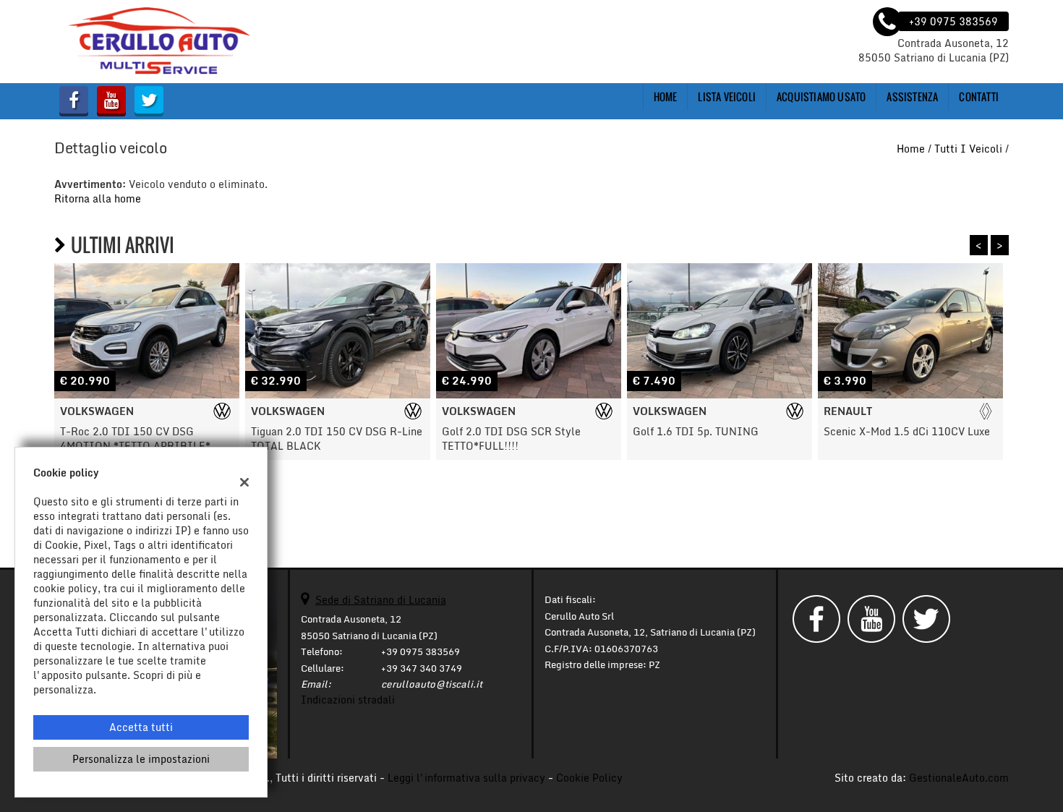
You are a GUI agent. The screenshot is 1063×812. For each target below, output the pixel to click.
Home (666, 96)
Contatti (979, 96)
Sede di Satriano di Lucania (380, 599)
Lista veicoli (727, 96)
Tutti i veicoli (968, 148)
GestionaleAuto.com (959, 777)
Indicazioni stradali (348, 699)
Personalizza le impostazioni (141, 759)
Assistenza (912, 96)
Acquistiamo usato (821, 96)
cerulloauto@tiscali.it (431, 684)
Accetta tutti (141, 727)
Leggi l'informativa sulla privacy (466, 777)
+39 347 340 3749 (421, 668)
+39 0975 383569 (420, 651)
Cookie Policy (589, 777)
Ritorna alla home (97, 198)
